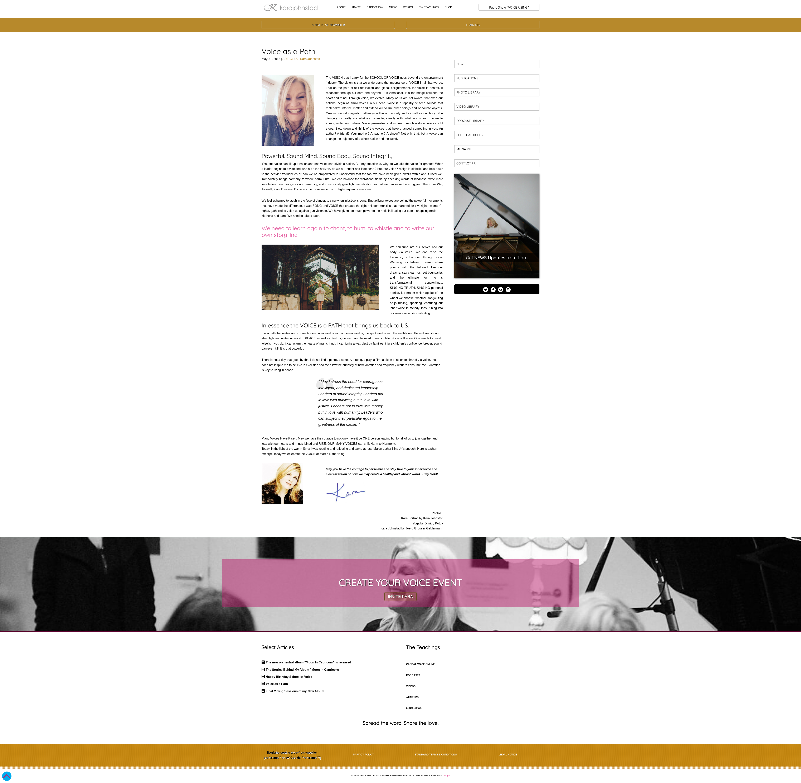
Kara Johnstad (310, 59)
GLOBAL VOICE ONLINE (420, 664)
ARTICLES (290, 59)
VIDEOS (411, 686)
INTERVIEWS (414, 708)
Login (447, 776)
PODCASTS (413, 675)
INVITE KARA (400, 596)
